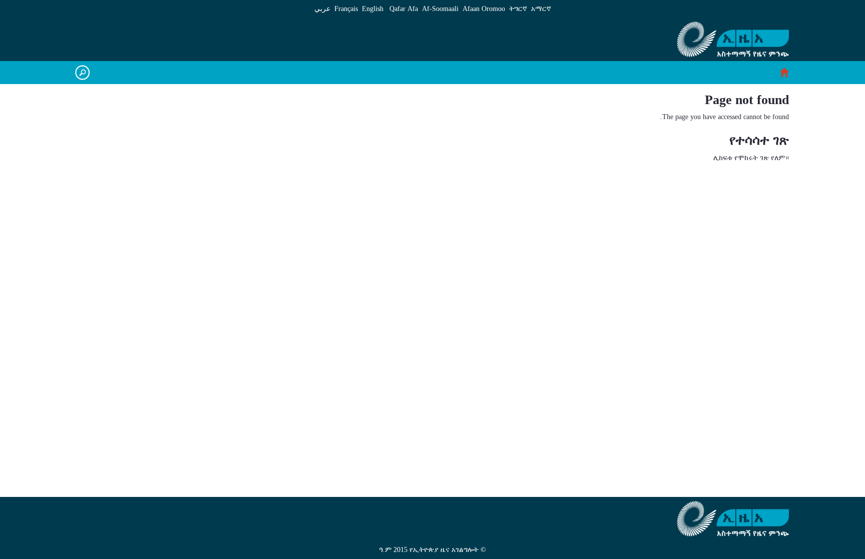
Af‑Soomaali (440, 9)
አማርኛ (541, 9)
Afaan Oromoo (484, 9)
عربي (322, 9)
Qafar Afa (403, 9)
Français (346, 9)
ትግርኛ (518, 9)
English (372, 9)
